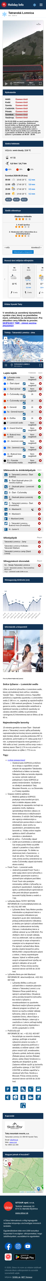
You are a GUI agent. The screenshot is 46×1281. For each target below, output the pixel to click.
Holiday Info (10, 3)
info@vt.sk (14, 1140)
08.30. (16, 200)
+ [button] (6, 1160)
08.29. (8, 200)
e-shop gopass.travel (16, 760)
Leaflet (22, 1192)
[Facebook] (8, 1247)
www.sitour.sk (21, 1213)
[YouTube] (27, 1247)
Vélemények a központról (23, 252)
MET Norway (26, 1277)
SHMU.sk (16, 1277)
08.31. (24, 200)
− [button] (6, 1164)
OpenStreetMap (31, 1192)
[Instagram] (18, 1247)
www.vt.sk (13, 1142)
